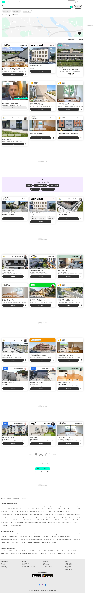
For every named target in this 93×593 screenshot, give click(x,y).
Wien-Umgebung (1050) (6, 550)
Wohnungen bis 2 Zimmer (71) (64, 511)
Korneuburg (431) (5, 553)
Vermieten (28, 2)
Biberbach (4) (28, 536)
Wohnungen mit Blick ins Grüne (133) (9, 508)
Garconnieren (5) (19, 522)
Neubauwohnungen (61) (6, 514)
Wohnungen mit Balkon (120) (58, 508)
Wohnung (15, 11)
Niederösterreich (16, 498)
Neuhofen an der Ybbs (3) (64, 536)
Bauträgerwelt (68, 567)
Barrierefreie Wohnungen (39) (73, 514)
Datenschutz (46, 564)
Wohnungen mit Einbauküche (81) (38, 511)
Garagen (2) (75, 522)
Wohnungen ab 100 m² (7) (7, 522)
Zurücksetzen (26, 11)
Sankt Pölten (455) (58, 550)
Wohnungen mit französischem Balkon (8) (68, 519)
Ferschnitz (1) (23, 542)
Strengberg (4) (46, 536)
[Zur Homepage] (6, 2)
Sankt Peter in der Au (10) (46, 534)
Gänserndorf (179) (61, 553)
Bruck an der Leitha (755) (28, 550)
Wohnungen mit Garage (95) (73, 508)
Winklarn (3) (16, 539)
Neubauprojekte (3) (66, 522)
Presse (23, 564)
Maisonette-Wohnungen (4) (31, 522)
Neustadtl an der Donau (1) (34, 542)
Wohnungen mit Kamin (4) (54, 522)
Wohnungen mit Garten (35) (7, 517)
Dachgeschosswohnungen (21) (59, 517)
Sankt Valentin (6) (13, 536)
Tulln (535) (50, 550)
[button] (56, 454)
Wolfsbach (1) (54, 542)
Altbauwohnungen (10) (51, 519)
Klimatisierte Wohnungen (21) (8, 519)
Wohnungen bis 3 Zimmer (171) (53, 506)
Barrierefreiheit (4, 567)
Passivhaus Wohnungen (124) (43, 508)
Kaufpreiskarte (68, 566)
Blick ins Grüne (54, 185)
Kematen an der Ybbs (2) (49, 539)
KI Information (48, 566)
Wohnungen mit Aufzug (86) (21, 511)
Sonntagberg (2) (78, 539)
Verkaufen (20, 2)
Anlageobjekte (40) (60, 514)
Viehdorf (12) (27, 534)
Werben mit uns (68, 569)
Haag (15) (12, 534)
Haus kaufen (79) (51, 511)
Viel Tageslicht (36, 189)
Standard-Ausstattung (49, 189)
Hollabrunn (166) (71, 553)
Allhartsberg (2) (24, 539)
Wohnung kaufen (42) (49, 514)
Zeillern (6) (21, 536)
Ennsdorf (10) (35, 534)
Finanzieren (36, 2)
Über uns (3, 563)
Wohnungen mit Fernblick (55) (21, 514)
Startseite (3, 498)
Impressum (3, 566)
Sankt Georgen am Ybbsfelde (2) (64, 539)
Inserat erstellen (68, 564)
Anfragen (13, 74)
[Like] (25, 74)
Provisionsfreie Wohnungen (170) (70, 506)
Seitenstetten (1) (46, 542)
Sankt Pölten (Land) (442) (71, 550)
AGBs (44, 563)
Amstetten (5, 11)
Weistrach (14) (19, 534)
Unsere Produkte (68, 563)
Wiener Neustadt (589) (41, 550)
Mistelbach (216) (42, 553)
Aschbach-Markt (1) (5, 542)
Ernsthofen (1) (15, 542)
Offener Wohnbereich (41, 185)
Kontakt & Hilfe (25, 563)
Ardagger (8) (56, 534)
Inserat (72, 2)
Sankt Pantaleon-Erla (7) (76, 534)
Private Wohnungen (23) (44, 517)
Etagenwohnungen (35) (21, 517)
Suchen (13, 2)
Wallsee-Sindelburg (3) (6, 539)
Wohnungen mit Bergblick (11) (37, 519)
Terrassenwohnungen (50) (36, 514)
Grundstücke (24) (33, 517)
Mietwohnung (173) (40, 506)
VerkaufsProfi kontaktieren (14, 107)
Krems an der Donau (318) (24, 553)
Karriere (3, 564)
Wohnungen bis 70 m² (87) (7, 511)
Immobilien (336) (5, 506)
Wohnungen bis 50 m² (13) (22, 519)
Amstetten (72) (4, 534)
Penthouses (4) (42, 522)
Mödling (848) (17, 550)
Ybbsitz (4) (54, 536)
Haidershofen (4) (37, 536)
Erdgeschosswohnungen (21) (74, 517)
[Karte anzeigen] (42, 27)
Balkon (30, 185)
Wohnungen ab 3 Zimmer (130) (27, 508)
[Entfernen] (9, 11)
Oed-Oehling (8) (65, 534)
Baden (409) (14, 553)
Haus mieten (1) (4, 525)
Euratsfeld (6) (4, 536)
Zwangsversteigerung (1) (15, 525)
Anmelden (80, 2)
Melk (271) (34, 553)
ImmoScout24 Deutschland (28, 566)
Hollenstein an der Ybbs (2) (35, 539)
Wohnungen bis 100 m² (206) (27, 506)
